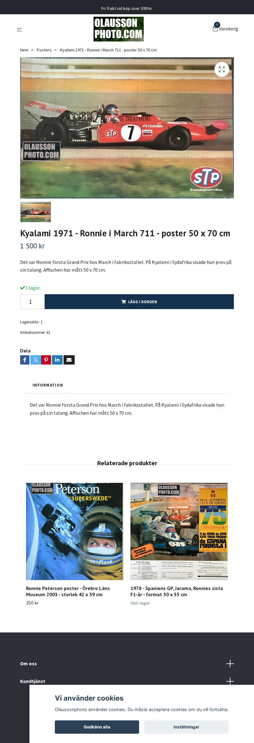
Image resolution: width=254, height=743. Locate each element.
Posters (44, 50)
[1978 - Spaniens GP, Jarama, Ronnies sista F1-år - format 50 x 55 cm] (179, 531)
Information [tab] (48, 384)
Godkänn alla (97, 726)
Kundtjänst (32, 681)
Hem (24, 50)
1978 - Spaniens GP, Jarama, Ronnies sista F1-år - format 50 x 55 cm (176, 591)
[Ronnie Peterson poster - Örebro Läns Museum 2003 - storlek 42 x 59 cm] (74, 531)
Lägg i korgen (142, 301)
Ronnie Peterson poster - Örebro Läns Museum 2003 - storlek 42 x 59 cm (68, 591)
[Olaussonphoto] (119, 29)
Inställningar (186, 726)
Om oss (28, 663)
